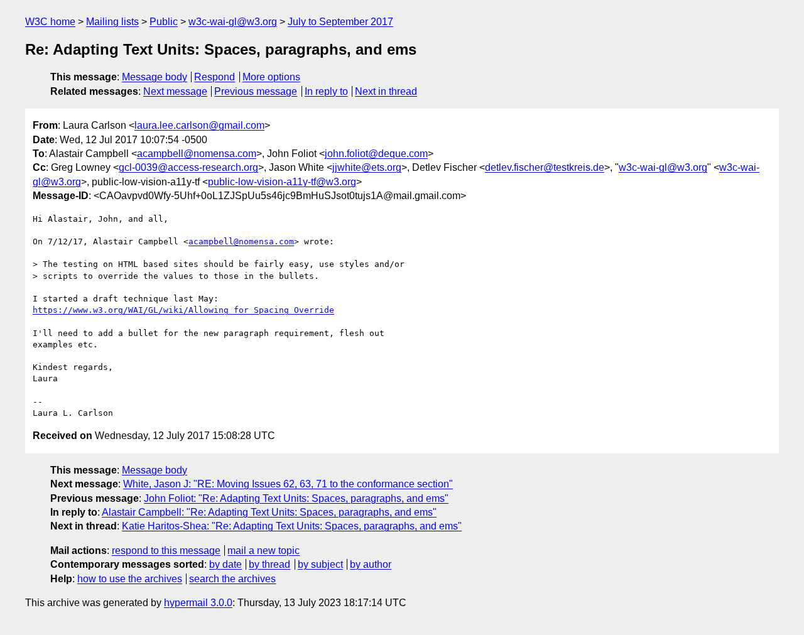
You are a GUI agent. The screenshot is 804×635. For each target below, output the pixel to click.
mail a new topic (263, 550)
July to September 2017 (340, 21)
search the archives (232, 578)
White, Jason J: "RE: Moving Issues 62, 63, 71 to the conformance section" (288, 484)
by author (370, 564)
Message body (154, 77)
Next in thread (386, 91)
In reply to (326, 91)
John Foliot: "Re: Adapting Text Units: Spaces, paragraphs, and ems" (296, 498)
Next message (175, 91)
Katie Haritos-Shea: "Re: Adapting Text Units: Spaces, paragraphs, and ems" (292, 526)
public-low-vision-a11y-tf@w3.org (282, 181)
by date (225, 564)
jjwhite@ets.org (366, 167)
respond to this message (166, 550)
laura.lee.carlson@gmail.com (199, 125)
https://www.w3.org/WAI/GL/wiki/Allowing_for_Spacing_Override (183, 310)
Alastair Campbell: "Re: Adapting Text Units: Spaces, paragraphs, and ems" (269, 512)
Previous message (255, 91)
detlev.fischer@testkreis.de (544, 167)
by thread (269, 564)
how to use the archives (129, 578)
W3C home (50, 21)
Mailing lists (112, 21)
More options (271, 77)
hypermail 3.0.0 (198, 602)
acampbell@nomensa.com (196, 153)
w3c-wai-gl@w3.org (232, 21)
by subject (320, 564)
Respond (214, 77)
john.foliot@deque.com (376, 153)
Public (163, 21)
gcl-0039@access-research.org (188, 167)
